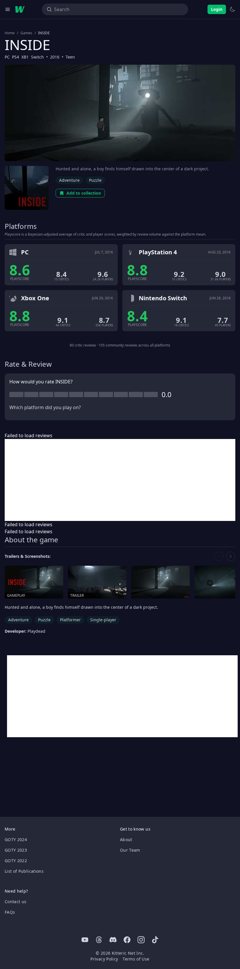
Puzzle (95, 180)
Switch (37, 57)
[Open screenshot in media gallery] (160, 582)
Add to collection (83, 193)
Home (10, 33)
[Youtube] (84, 939)
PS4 (15, 57)
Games (26, 33)
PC (7, 57)
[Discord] (112, 939)
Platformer (70, 619)
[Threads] (98, 939)
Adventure (69, 180)
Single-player (103, 619)
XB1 (25, 57)
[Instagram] (141, 939)
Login (216, 9)
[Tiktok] (155, 939)
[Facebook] (127, 939)
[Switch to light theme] (232, 9)
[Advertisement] (120, 480)
